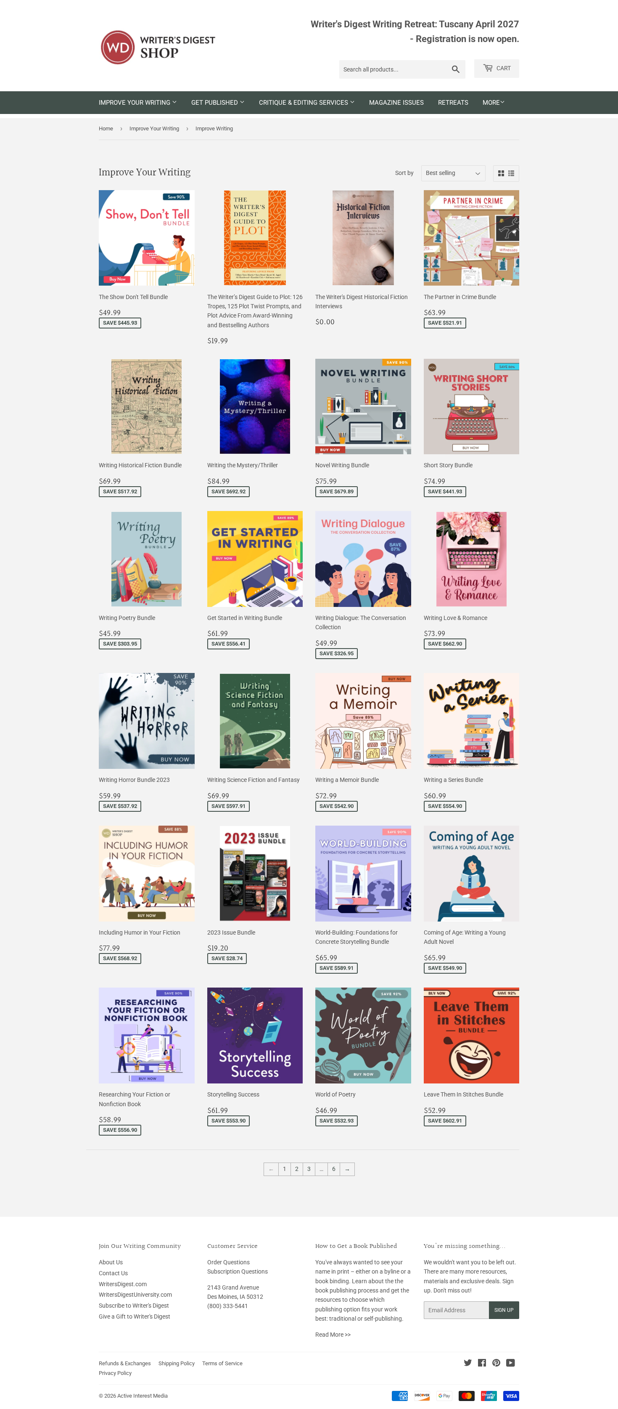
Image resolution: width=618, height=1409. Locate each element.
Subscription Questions (237, 1271)
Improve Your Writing (135, 102)
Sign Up (504, 1310)
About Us (111, 1262)
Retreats (453, 102)
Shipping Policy (176, 1363)
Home (106, 128)
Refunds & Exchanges (125, 1363)
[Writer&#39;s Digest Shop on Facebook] (482, 1364)
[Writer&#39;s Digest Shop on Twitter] (468, 1364)
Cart (503, 68)
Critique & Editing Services (304, 102)
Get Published (215, 102)
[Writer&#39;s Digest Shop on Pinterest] (496, 1364)
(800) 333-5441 (227, 1306)
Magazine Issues (396, 102)
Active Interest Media (142, 1396)
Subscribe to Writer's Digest (134, 1305)
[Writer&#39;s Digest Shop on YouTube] (510, 1364)
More (491, 102)
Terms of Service (222, 1363)
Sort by (404, 173)
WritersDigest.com (123, 1284)
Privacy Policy (115, 1373)
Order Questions (228, 1262)
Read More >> (333, 1334)
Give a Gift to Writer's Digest (134, 1316)
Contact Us (113, 1273)
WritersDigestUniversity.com (135, 1294)
